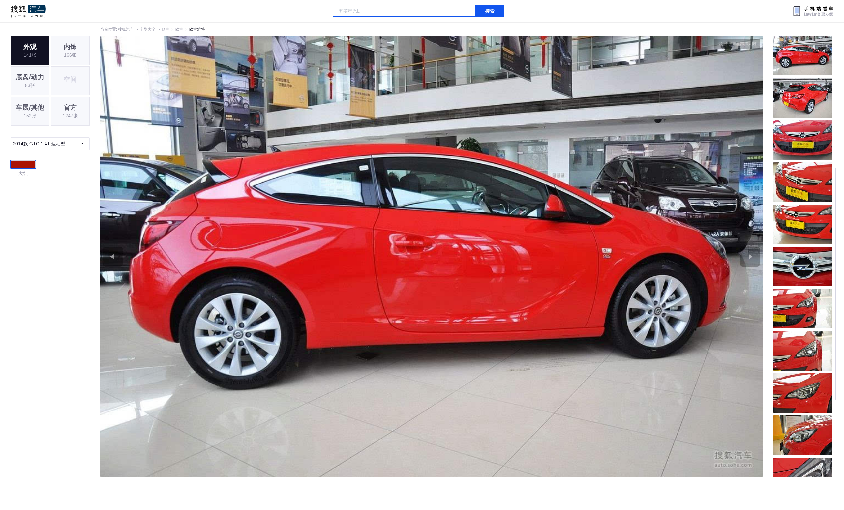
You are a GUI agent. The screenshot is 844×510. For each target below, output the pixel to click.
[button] (266, 256)
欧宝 (165, 29)
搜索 (490, 11)
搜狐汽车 (28, 11)
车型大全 (148, 29)
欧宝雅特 (197, 29)
